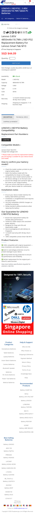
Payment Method (26, 358)
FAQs (26, 378)
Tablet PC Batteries (22, 18)
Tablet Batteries (9, 353)
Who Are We (26, 347)
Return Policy (26, 362)
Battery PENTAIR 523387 (26, 422)
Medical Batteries (8, 382)
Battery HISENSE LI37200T (9, 458)
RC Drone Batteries (9, 375)
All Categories (9, 18)
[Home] (2, 18)
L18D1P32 (6, 140)
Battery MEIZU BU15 (26, 418)
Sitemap (18, 501)
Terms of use (26, 370)
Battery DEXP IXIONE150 (9, 488)
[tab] (7, 117)
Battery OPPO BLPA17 (26, 414)
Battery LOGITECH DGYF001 (9, 481)
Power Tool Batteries (8, 379)
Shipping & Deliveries (26, 354)
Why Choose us (26, 351)
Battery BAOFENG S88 (26, 432)
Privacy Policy (26, 366)
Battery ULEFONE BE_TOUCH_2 (8, 475)
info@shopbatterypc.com (20, 508)
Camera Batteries (8, 364)
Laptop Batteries (8, 357)
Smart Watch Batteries (8, 360)
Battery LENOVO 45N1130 (9, 444)
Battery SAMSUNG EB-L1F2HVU (9, 468)
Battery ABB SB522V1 (26, 428)
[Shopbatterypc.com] (8, 2)
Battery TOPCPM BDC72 (26, 407)
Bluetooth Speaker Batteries (9, 368)
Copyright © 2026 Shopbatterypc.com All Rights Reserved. (17, 511)
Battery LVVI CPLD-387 (26, 397)
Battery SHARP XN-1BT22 (26, 390)
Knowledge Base (26, 374)
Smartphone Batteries (9, 349)
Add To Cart (16, 63)
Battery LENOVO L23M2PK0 (26, 401)
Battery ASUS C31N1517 (9, 495)
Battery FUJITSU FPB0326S (9, 451)
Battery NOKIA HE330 (9, 464)
